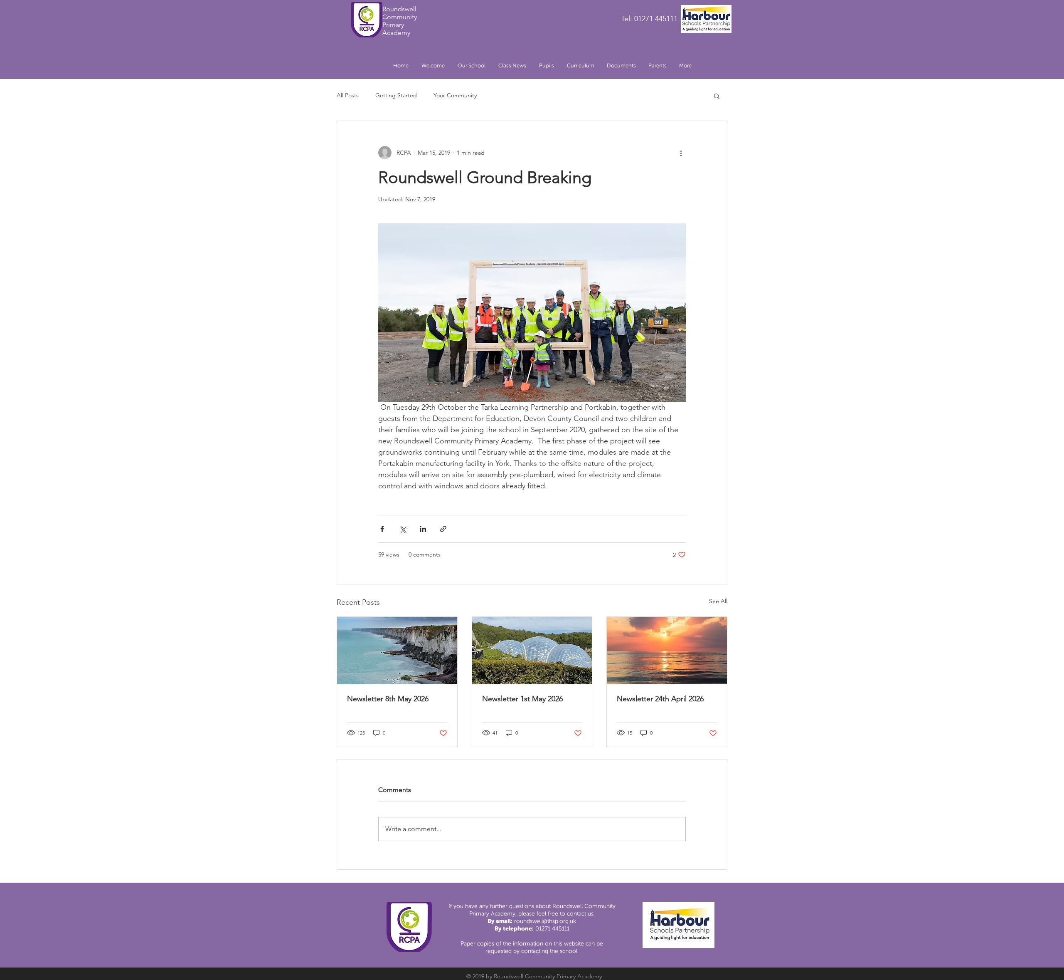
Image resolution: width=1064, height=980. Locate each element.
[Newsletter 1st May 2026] (532, 650)
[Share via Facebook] (382, 529)
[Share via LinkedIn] (423, 529)
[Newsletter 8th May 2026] (397, 650)
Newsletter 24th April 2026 (660, 698)
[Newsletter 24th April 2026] (667, 650)
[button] (471, 65)
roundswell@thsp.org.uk (545, 921)
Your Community (455, 95)
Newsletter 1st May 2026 (522, 698)
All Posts (348, 95)
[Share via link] (443, 529)
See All (718, 601)
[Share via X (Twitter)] (402, 529)
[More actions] (681, 153)
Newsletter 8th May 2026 (388, 698)
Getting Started (396, 95)
